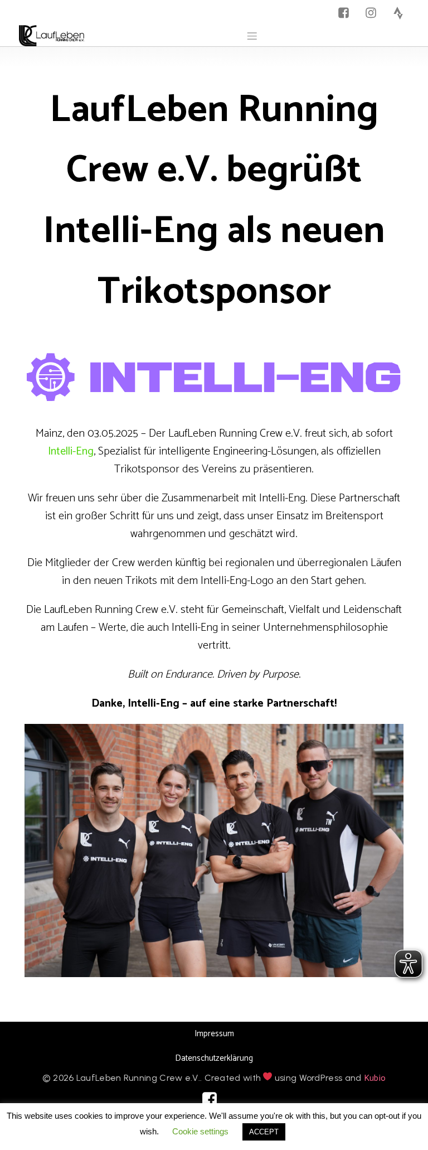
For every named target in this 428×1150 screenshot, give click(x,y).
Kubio (375, 1078)
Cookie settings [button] (200, 1131)
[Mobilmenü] (251, 35)
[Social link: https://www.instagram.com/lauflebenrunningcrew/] (373, 13)
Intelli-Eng (71, 451)
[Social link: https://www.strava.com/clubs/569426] (401, 13)
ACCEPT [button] (264, 1132)
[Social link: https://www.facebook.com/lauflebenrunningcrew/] (346, 13)
